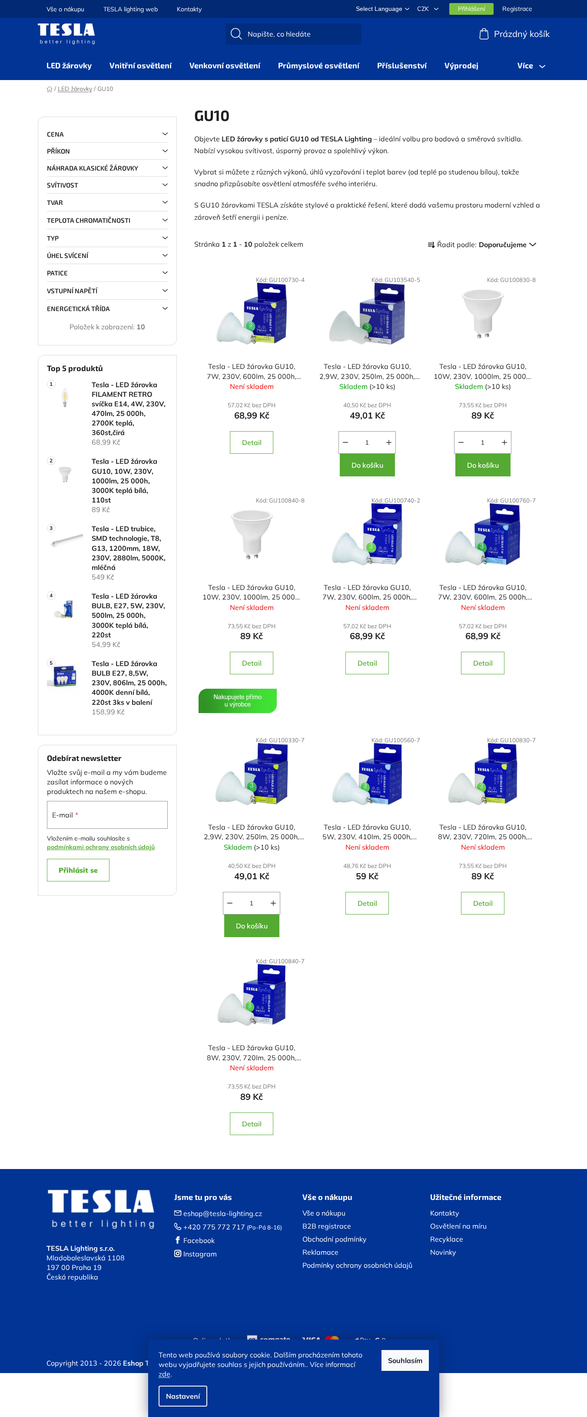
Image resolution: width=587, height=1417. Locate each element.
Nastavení (183, 1396)
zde (164, 1374)
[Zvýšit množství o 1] (388, 442)
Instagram (200, 1254)
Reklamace (320, 1252)
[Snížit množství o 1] (345, 442)
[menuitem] (69, 65)
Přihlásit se (78, 870)
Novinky (443, 1252)
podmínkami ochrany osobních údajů (101, 847)
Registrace (517, 9)
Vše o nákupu (65, 9)
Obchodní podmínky (334, 1239)
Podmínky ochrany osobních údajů (357, 1265)
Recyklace (446, 1239)
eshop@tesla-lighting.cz (222, 1213)
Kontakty (189, 9)
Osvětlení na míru (458, 1226)
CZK (424, 9)
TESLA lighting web (130, 9)
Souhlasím (405, 1360)
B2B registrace (326, 1226)
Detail (252, 442)
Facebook (199, 1240)
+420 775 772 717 (214, 1227)
